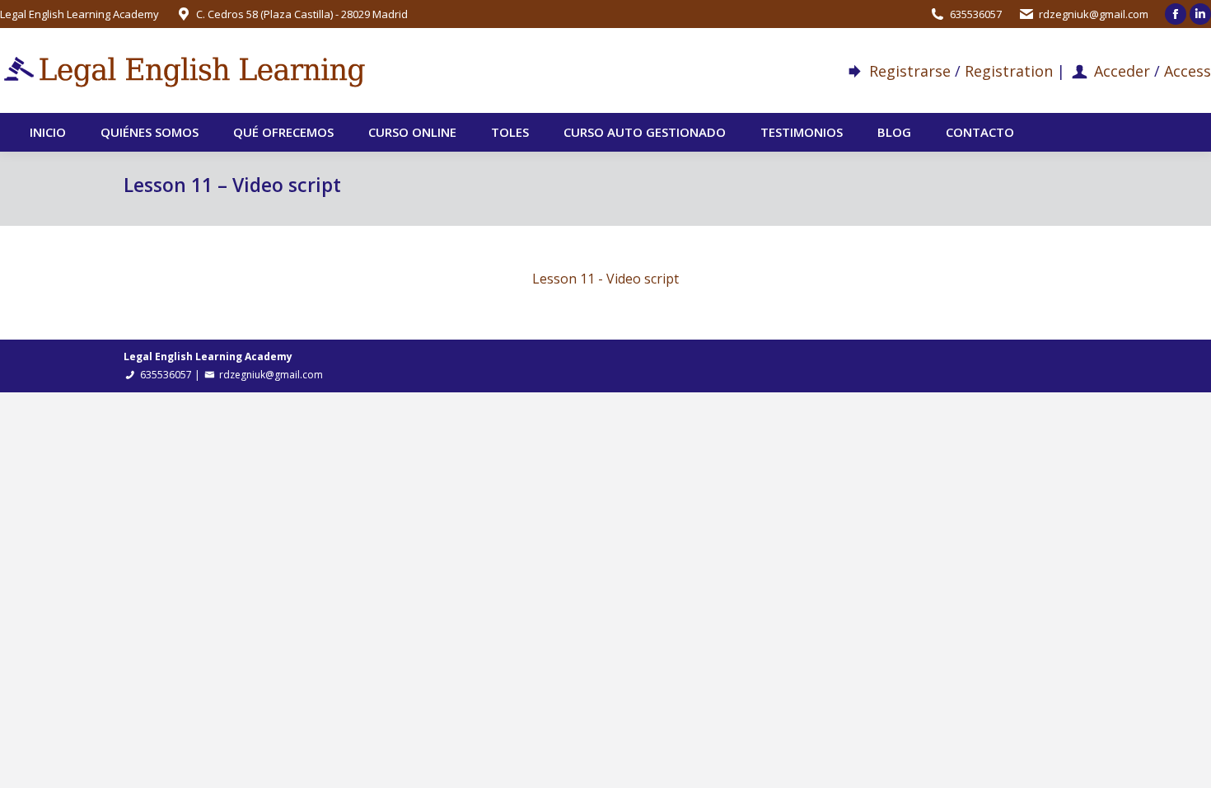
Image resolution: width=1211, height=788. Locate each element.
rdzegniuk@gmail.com (1093, 14)
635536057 (976, 14)
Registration (1009, 71)
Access (1187, 71)
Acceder (1122, 71)
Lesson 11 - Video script (605, 279)
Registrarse (910, 71)
